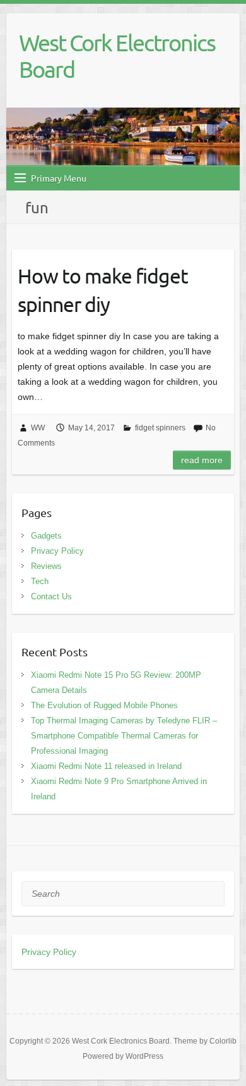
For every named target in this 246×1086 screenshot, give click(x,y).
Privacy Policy (57, 551)
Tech (40, 581)
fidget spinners (160, 427)
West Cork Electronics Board (117, 55)
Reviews (46, 566)
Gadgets (46, 535)
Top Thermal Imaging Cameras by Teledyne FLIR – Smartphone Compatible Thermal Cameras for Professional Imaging (124, 736)
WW (38, 427)
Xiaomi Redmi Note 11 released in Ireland (106, 766)
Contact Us (51, 596)
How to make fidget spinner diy (103, 289)
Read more (202, 460)
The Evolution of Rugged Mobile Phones (104, 705)
